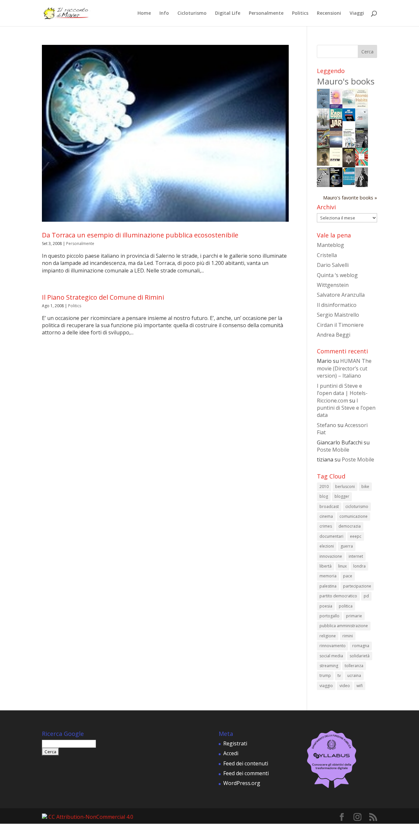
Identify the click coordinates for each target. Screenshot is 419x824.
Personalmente (266, 13)
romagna (360, 645)
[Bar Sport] (323, 146)
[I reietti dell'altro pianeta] (336, 145)
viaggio (326, 685)
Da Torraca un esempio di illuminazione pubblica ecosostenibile (140, 235)
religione (327, 636)
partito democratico (338, 596)
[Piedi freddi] (323, 126)
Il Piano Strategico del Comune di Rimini (103, 297)
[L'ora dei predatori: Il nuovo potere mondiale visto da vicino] (361, 126)
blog (323, 496)
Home (144, 13)
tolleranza (354, 665)
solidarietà (360, 656)
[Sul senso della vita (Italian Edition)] (323, 106)
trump (325, 675)
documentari (331, 536)
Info (164, 13)
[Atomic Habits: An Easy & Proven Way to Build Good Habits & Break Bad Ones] (361, 106)
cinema (326, 516)
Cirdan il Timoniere (340, 324)
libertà (325, 566)
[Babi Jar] (336, 126)
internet (356, 556)
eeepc (355, 536)
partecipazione (357, 586)
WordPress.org (241, 783)
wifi (359, 685)
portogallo (329, 616)
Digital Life (227, 13)
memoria (328, 576)
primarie (354, 616)
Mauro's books (345, 81)
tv (339, 675)
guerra (346, 546)
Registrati (235, 743)
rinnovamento (332, 645)
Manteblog (330, 245)
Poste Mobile (333, 449)
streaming (328, 665)
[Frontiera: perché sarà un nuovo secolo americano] (361, 163)
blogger (342, 496)
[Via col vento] (361, 185)
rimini (347, 636)
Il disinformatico (336, 305)
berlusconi (345, 486)
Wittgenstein (333, 285)
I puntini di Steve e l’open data (346, 408)
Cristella (327, 255)
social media (331, 656)
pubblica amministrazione (343, 625)
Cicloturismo (192, 13)
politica (346, 606)
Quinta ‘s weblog (337, 275)
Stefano (326, 425)
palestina (328, 586)
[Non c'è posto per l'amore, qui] (323, 163)
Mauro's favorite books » (350, 198)
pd (366, 596)
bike (365, 486)
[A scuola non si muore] (336, 185)
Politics (300, 13)
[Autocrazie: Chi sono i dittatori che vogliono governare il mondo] (348, 119)
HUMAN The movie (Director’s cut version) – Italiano (344, 368)
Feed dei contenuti (245, 763)
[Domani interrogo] (323, 185)
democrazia (349, 526)
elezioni (326, 546)
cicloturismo (356, 506)
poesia (325, 606)
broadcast (329, 506)
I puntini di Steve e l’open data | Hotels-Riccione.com (342, 393)
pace (347, 576)
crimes (325, 526)
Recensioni (329, 13)
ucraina (354, 675)
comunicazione (353, 516)
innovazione (330, 556)
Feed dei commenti (246, 773)
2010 (324, 486)
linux (342, 566)
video (344, 685)
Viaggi (357, 13)
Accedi (230, 753)
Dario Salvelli (333, 265)
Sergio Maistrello (338, 314)
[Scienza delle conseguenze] (348, 183)
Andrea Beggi (333, 334)
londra (359, 566)
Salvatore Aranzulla (341, 294)
